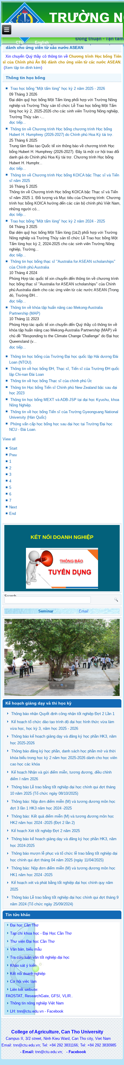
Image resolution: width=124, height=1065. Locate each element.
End (12, 513)
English (42, 42)
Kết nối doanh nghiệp (27, 973)
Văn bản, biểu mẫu (26, 949)
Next (13, 507)
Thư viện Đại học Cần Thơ (32, 941)
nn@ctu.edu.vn (31, 1011)
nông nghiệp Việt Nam (45, 1003)
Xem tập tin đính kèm (23, 67)
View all (9, 439)
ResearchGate (37, 996)
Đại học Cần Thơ (24, 925)
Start (13, 448)
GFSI (55, 996)
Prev (13, 455)
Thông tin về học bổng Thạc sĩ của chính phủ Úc (51, 381)
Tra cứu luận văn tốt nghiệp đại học (39, 957)
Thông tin (18, 1003)
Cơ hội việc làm (23, 981)
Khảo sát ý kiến (23, 965)
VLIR (66, 996)
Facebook (55, 1011)
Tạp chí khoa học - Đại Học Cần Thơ (41, 933)
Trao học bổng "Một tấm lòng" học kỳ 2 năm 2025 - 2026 (57, 88)
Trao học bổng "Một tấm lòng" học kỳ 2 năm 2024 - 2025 (57, 221)
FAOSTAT (14, 996)
